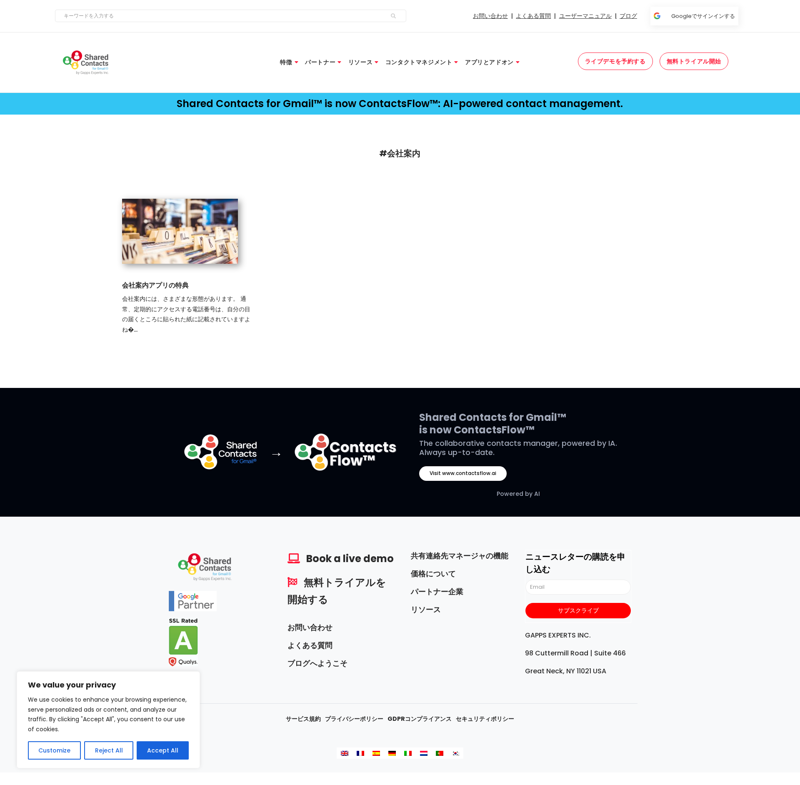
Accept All (162, 750)
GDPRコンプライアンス (420, 719)
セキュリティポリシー (485, 719)
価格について (433, 573)
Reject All (109, 750)
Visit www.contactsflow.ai (463, 473)
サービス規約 (303, 719)
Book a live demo (350, 558)
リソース (426, 609)
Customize (54, 750)
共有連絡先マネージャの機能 (459, 555)
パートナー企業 (437, 591)
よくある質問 (310, 645)
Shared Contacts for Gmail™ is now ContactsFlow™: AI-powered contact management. (400, 103)
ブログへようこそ (318, 663)
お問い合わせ (310, 627)
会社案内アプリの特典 (155, 285)
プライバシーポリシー (354, 719)
